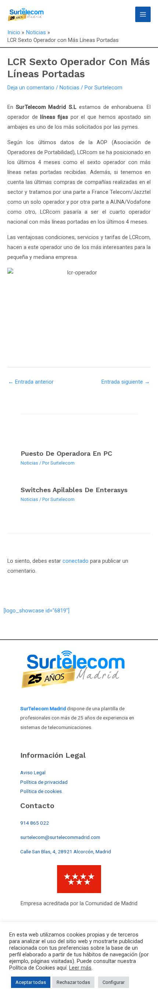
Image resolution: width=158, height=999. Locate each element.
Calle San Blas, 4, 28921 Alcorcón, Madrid (65, 851)
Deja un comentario (30, 87)
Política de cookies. (41, 791)
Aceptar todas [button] (30, 982)
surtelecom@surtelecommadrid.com (60, 837)
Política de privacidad (44, 782)
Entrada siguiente (125, 381)
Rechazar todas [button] (73, 982)
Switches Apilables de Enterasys (74, 490)
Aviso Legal (33, 772)
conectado (75, 561)
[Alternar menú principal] (143, 14)
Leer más (80, 967)
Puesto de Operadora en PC (66, 453)
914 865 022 (34, 823)
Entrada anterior (31, 381)
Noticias (69, 87)
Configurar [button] (114, 982)
